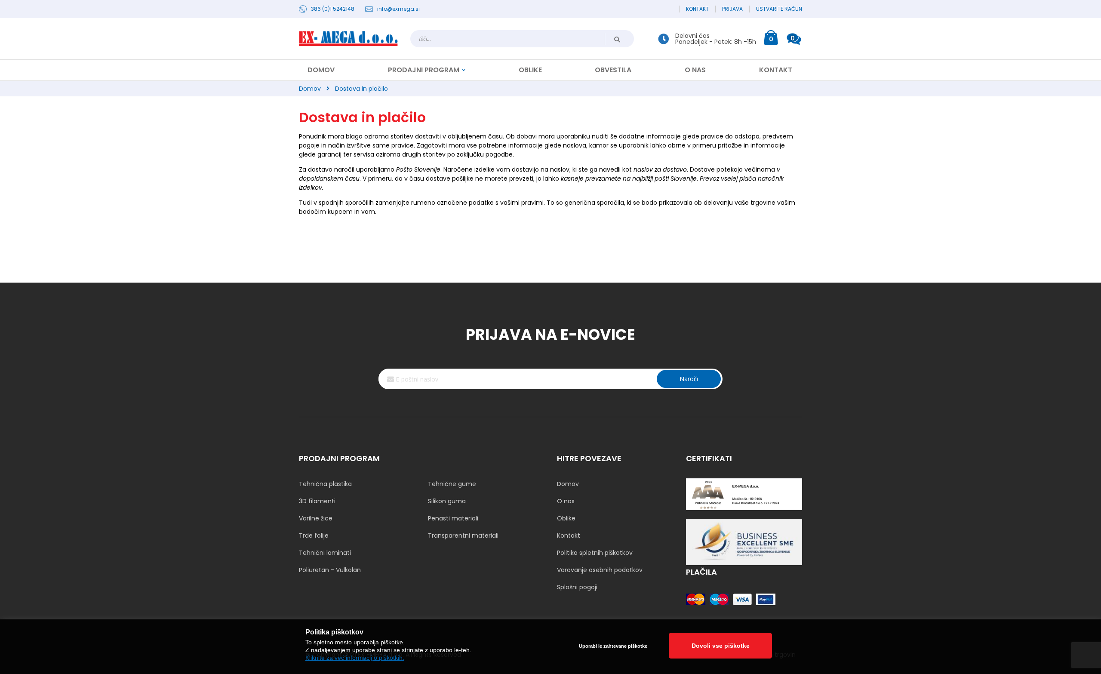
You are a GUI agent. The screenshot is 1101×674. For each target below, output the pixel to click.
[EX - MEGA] (348, 38)
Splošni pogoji (577, 587)
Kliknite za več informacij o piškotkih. (354, 657)
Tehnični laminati (325, 552)
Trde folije (314, 535)
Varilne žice (315, 518)
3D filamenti (317, 501)
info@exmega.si (398, 9)
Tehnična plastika (325, 484)
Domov (310, 88)
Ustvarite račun (779, 9)
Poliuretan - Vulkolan (330, 570)
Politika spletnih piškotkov (595, 552)
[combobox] (522, 38)
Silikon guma (447, 501)
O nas (566, 501)
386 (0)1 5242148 (332, 9)
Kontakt (697, 9)
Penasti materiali (453, 518)
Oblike (566, 518)
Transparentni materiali (463, 535)
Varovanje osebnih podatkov (600, 570)
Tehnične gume (452, 484)
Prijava (732, 9)
